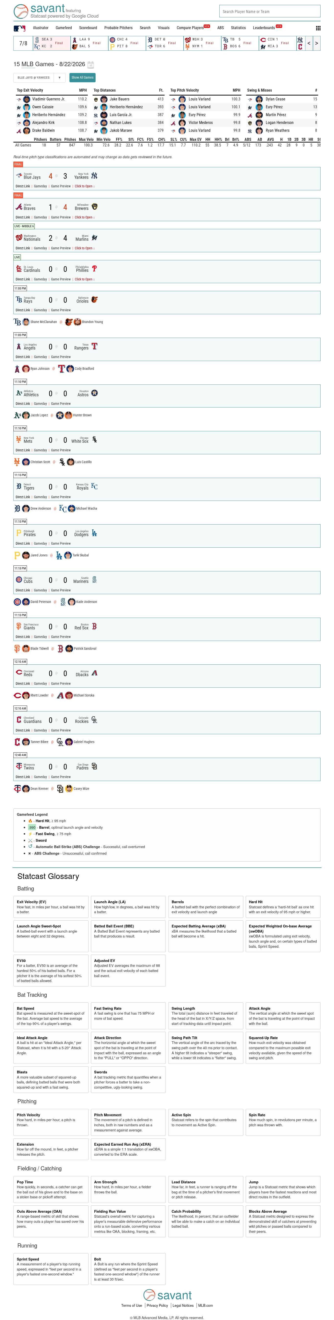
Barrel (44, 827)
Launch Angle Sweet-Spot (39, 926)
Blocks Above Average (268, 1211)
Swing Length (183, 1008)
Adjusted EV (104, 960)
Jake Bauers (119, 99)
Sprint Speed (28, 1259)
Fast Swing (45, 833)
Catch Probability (186, 1211)
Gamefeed (64, 27)
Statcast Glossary (48, 875)
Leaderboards (267, 27)
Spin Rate (257, 1114)
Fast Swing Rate (108, 1008)
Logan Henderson (280, 122)
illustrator (40, 27)
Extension (25, 1144)
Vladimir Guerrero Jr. (48, 99)
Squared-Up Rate (263, 1037)
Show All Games (82, 77)
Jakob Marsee (121, 130)
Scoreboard (88, 27)
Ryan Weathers (277, 130)
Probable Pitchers (118, 27)
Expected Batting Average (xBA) (199, 926)
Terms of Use (132, 1305)
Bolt (97, 1259)
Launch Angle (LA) (110, 901)
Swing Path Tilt (184, 1037)
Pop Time (25, 1181)
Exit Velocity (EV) (31, 901)
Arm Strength (105, 1181)
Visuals (163, 27)
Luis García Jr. (121, 114)
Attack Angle (259, 1008)
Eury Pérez (197, 114)
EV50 (21, 960)
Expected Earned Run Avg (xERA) (122, 1144)
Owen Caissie (43, 107)
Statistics (238, 27)
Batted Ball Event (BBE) (114, 926)
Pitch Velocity (28, 1114)
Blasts (22, 1071)
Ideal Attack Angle (32, 1037)
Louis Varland (200, 99)
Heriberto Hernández (48, 114)
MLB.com (205, 1305)
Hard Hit (42, 820)
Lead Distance (184, 1181)
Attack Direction (107, 1037)
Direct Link (23, 186)
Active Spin (181, 1114)
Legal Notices (184, 1305)
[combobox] (270, 11)
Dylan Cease (275, 99)
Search (145, 27)
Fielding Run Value (110, 1211)
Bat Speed (25, 1008)
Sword (41, 840)
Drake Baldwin (43, 130)
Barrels (178, 901)
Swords (100, 1071)
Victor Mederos (201, 122)
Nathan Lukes (121, 122)
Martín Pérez (276, 114)
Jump (253, 1181)
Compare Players (190, 27)
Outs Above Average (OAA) (39, 1211)
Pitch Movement (108, 1114)
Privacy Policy (158, 1305)
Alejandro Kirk (43, 122)
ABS (220, 27)
